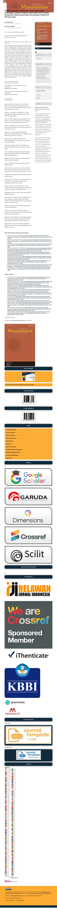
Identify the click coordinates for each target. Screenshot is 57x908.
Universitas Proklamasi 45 (16, 895)
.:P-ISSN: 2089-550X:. (28, 408)
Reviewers (8, 444)
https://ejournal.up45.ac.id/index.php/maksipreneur (41, 893)
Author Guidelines (10, 435)
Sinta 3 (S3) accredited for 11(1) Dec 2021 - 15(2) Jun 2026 (20, 384)
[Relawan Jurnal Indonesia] (28, 599)
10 (12, 317)
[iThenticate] (28, 660)
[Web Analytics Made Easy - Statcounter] (8, 881)
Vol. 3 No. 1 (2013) (18, 7)
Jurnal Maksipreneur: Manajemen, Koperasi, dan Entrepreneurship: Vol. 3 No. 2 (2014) (31, 266)
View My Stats (14, 881)
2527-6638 (11, 900)
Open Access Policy (11, 446)
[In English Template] (28, 735)
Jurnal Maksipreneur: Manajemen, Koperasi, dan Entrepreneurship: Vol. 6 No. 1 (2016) (30, 291)
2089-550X (21, 900)
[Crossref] (28, 543)
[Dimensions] (28, 524)
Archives (10, 7)
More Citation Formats (42, 81)
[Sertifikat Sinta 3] (28, 376)
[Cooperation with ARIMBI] (5, 573)
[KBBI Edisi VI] (22, 697)
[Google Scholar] (28, 485)
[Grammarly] (15, 705)
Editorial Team (9, 441)
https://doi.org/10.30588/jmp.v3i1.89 (15, 32)
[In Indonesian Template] (28, 755)
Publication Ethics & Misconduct (14, 449)
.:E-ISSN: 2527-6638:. (28, 390)
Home (6, 7)
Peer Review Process (11, 438)
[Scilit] (28, 563)
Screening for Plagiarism (12, 455)
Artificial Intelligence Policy (13, 452)
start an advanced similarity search (17, 320)
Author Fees (9, 458)
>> (14, 317)
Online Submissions (11, 429)
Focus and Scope (10, 432)
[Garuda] (28, 505)
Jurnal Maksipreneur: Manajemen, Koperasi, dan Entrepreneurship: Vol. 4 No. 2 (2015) (34, 302)
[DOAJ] (5, 466)
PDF (38, 48)
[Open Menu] (4, 1)
